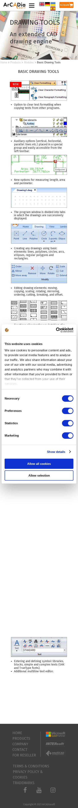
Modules (29, 62)
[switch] (67, 411)
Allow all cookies (39, 463)
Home (3, 62)
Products (15, 62)
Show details (56, 451)
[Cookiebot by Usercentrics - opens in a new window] (56, 330)
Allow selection (39, 475)
